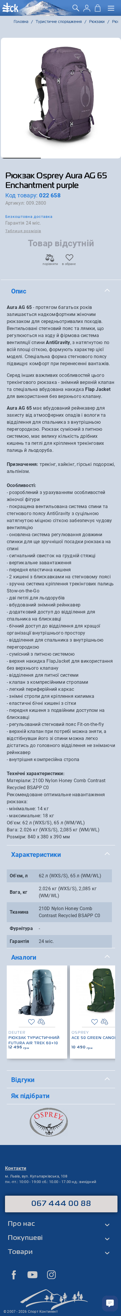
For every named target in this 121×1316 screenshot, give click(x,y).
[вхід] (86, 10)
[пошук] (76, 10)
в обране (69, 264)
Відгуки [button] (22, 1079)
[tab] (61, 291)
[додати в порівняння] (41, 1022)
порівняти (50, 264)
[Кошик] (97, 10)
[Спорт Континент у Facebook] (14, 1275)
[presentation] (108, 1003)
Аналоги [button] (23, 957)
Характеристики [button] (36, 854)
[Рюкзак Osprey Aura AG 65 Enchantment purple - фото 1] (61, 98)
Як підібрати (30, 1096)
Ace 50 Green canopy (96, 1038)
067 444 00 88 (61, 1204)
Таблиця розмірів (23, 231)
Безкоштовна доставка (29, 216)
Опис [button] (18, 291)
